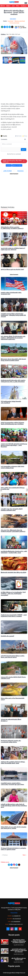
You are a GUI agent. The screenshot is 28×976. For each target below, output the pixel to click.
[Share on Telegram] (10, 27)
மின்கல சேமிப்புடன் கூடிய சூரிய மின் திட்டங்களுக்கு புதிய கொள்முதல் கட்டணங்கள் (13, 827)
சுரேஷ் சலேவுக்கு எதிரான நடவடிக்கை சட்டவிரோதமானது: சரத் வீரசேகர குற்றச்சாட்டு (12, 227)
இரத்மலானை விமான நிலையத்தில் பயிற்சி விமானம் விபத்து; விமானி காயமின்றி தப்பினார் (13, 359)
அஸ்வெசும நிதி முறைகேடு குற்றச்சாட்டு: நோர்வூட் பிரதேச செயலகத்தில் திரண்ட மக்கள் (13, 762)
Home (5, 21)
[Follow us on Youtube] (19, 865)
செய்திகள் (10, 21)
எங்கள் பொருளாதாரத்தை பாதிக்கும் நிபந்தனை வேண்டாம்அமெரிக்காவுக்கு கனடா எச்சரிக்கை (12, 423)
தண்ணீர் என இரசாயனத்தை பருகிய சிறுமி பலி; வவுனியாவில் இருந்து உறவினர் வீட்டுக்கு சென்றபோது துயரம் (14, 805)
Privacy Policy (14, 912)
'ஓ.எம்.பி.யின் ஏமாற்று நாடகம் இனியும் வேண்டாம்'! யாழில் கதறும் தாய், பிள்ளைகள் (13, 248)
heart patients (13, 18)
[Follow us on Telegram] (9, 865)
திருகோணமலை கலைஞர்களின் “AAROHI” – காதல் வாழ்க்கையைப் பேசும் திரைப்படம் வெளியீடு (14, 615)
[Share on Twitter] (7, 27)
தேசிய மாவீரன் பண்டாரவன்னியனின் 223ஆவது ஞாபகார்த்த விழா (12, 488)
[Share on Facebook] (5, 27)
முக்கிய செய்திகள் (7, 170)
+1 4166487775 (16, 916)
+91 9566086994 (15, 921)
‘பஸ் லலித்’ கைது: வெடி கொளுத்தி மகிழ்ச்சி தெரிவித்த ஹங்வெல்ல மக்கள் (12, 509)
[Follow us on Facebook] (11, 865)
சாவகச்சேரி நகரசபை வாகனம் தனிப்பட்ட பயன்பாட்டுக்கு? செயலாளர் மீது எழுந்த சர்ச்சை (12, 783)
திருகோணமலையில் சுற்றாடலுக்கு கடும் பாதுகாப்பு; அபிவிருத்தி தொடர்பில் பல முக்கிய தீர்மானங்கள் (13, 380)
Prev (1, 490)
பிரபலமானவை (20, 170)
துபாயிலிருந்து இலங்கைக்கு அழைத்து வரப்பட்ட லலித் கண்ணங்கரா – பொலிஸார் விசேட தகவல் (14, 552)
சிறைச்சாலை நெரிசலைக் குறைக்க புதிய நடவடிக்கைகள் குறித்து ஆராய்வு (11, 741)
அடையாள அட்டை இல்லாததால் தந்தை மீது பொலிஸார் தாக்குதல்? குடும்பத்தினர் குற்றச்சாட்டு (13, 530)
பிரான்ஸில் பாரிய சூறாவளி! (7, 636)
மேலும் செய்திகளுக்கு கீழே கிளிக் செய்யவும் (12, 161)
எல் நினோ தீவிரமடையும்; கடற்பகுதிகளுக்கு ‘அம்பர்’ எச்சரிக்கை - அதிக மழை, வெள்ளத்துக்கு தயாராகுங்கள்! (13, 593)
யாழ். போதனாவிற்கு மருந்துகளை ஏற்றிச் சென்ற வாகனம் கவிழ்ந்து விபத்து (12, 467)
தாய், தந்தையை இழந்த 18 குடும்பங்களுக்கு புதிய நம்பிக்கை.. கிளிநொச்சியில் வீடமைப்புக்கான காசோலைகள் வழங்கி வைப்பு (13, 338)
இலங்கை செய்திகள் (20, 21)
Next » (24, 855)
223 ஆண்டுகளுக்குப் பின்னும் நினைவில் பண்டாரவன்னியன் (11, 402)
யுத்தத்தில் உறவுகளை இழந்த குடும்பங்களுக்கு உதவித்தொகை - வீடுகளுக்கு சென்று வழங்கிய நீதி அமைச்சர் (13, 315)
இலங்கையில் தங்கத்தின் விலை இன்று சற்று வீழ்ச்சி (13, 572)
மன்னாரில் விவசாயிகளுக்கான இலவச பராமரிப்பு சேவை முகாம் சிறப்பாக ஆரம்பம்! (12, 656)
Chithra (3, 34)
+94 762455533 (16, 918)
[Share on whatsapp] (2, 27)
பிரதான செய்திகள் (14, 23)
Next (27, 490)
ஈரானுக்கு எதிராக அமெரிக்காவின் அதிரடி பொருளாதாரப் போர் (11, 293)
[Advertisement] (14, 83)
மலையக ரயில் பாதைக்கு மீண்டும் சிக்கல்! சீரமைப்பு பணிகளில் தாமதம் (13, 677)
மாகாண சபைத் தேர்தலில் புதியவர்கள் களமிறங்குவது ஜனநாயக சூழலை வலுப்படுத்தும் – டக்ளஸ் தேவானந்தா (14, 445)
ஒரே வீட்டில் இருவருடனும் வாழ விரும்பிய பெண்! (12, 269)
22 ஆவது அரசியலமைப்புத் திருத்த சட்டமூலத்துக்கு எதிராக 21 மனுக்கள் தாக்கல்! (13, 848)
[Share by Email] (12, 27)
